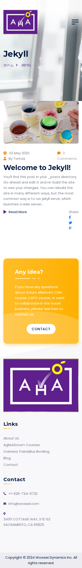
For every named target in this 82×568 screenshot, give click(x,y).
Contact (41, 329)
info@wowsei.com (23, 503)
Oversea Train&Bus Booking (26, 451)
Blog (7, 458)
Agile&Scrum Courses (21, 444)
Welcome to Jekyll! (37, 167)
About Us (11, 438)
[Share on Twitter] (70, 222)
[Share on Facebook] (70, 217)
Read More (18, 211)
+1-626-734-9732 (23, 493)
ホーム (8, 65)
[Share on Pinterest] (70, 228)
